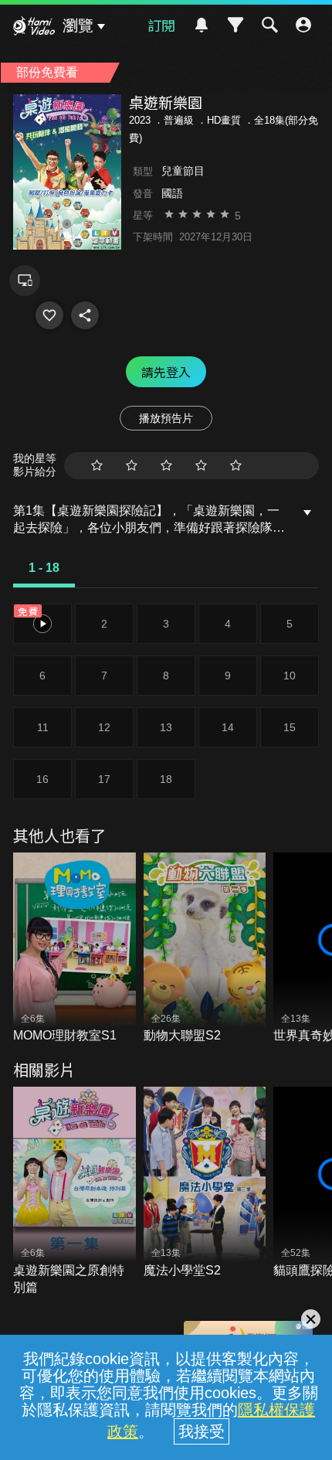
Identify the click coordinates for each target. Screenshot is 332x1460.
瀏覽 (78, 25)
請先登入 (166, 371)
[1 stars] (97, 465)
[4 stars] (201, 465)
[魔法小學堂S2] (205, 1183)
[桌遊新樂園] (49, 315)
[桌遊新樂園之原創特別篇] (74, 1191)
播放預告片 (166, 418)
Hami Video (34, 28)
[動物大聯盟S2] (205, 949)
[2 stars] (131, 465)
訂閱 (161, 25)
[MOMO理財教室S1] (74, 949)
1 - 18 (44, 567)
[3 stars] (166, 465)
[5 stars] (236, 465)
